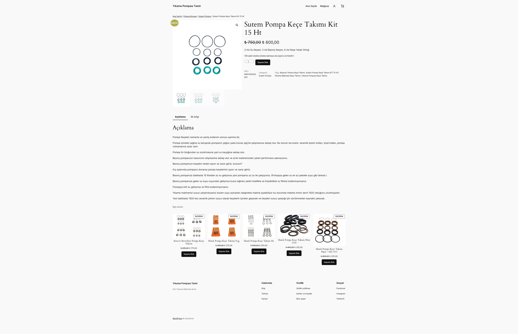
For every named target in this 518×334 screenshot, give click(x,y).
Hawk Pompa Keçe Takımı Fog (223, 241)
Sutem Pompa (204, 16)
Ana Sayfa (177, 16)
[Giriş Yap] (334, 6)
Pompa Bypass (190, 16)
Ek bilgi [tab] (195, 116)
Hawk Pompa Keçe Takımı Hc (259, 241)
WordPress (177, 318)
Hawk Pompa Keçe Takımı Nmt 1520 (294, 241)
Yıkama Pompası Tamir (187, 6)
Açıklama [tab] (180, 116)
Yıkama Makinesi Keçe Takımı (287, 76)
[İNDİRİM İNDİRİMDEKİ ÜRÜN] (189, 225)
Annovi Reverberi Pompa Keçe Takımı (188, 242)
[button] (237, 25)
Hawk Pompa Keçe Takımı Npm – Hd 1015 (329, 250)
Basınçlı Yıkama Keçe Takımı (292, 72)
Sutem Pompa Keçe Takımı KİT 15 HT (322, 72)
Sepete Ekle (263, 62)
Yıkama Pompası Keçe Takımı (314, 76)
